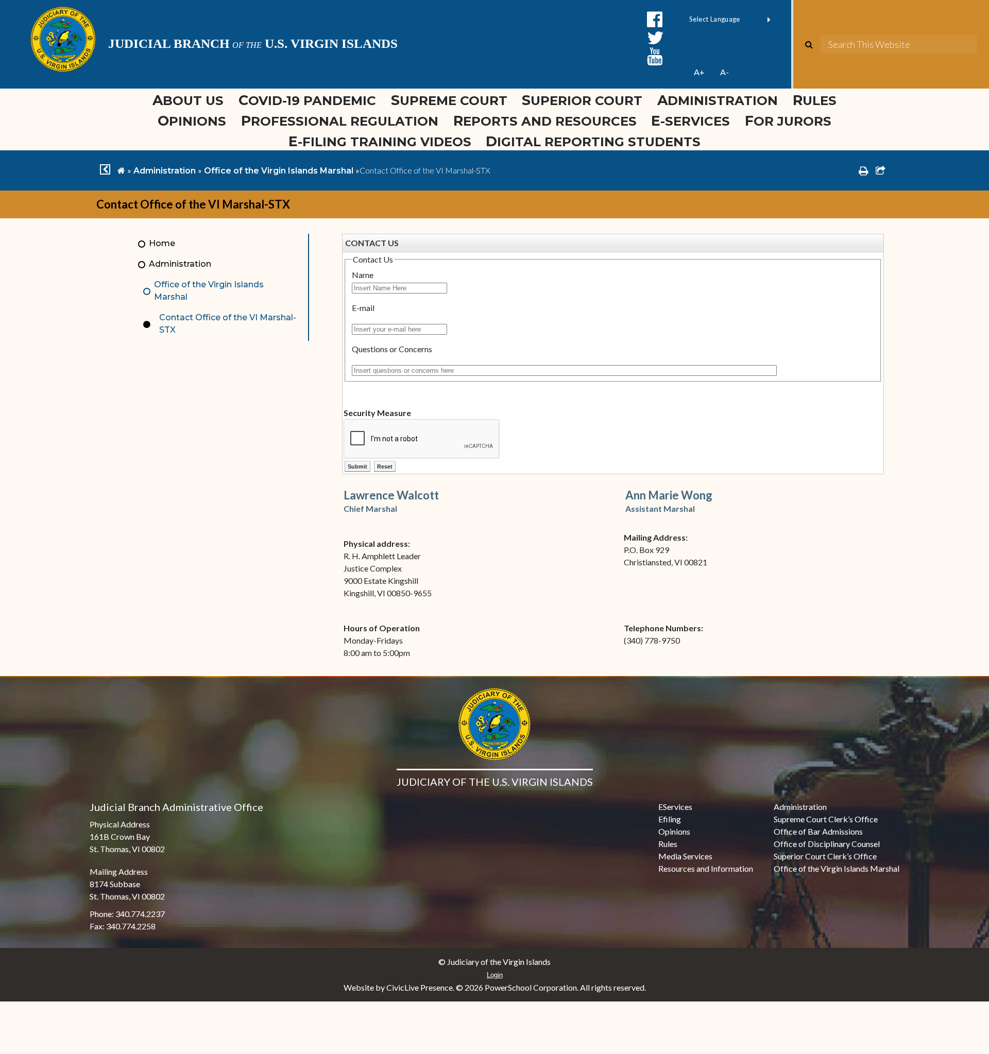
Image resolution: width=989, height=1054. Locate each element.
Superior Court (582, 100)
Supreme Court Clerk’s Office (826, 819)
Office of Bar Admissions (818, 831)
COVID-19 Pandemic (307, 100)
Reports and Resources (545, 120)
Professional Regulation (339, 120)
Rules (815, 100)
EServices (675, 806)
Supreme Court (449, 100)
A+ (699, 72)
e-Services (690, 120)
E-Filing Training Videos (383, 141)
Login (495, 975)
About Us (188, 100)
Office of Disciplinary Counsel (827, 844)
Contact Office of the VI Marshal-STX (227, 324)
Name (362, 275)
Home (162, 243)
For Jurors (788, 120)
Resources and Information (705, 868)
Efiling (669, 819)
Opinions (192, 120)
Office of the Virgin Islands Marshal (278, 171)
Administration (717, 100)
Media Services (685, 856)
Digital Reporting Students (593, 141)
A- (724, 72)
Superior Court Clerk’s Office (825, 856)
